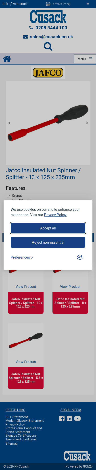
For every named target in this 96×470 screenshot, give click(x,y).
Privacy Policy (55, 214)
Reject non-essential (48, 242)
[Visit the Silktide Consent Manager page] (80, 257)
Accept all (48, 228)
